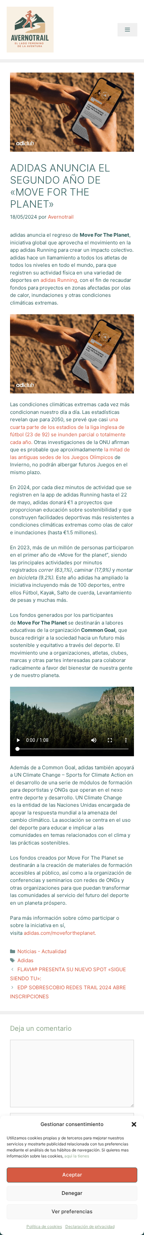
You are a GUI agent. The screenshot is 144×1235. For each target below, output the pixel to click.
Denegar (72, 1193)
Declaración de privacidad (90, 1226)
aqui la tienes (76, 1155)
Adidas (25, 960)
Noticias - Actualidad (41, 951)
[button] (134, 1124)
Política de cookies (44, 1226)
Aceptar (72, 1174)
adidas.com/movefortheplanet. (60, 933)
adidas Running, (59, 280)
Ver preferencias (72, 1211)
